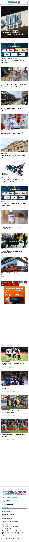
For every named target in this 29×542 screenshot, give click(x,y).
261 (22, 282)
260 (18, 282)
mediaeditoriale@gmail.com (8, 517)
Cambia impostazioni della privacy (10, 521)
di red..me (15, 82)
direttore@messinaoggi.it (8, 501)
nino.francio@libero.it (7, 518)
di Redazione (14, 30)
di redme (15, 58)
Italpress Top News (6, 361)
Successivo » (15, 284)
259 (14, 282)
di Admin (13, 367)
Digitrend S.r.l (20, 538)
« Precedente (5, 282)
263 (3, 284)
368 (9, 284)
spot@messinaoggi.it (7, 511)
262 (25, 282)
